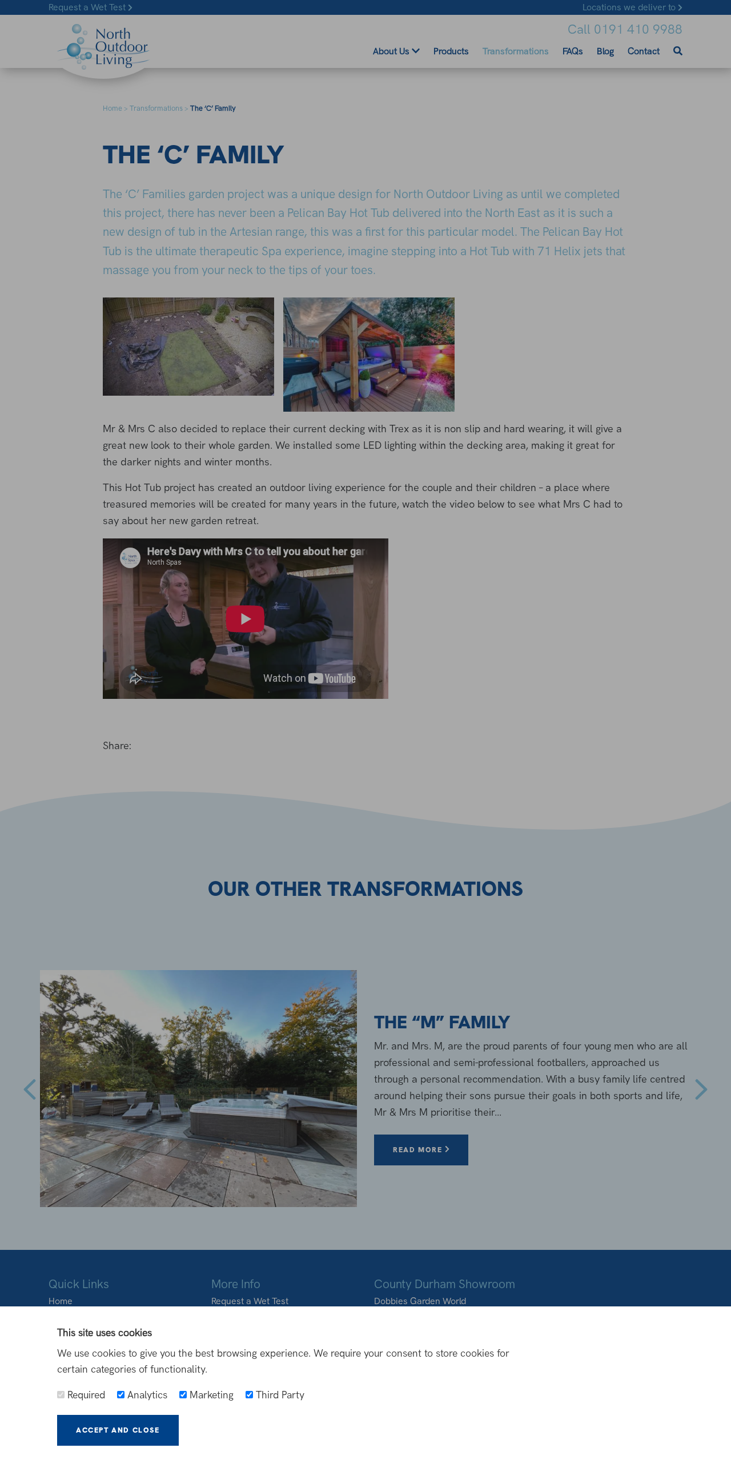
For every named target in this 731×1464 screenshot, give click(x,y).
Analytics (145, 1394)
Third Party (278, 1394)
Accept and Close (118, 1430)
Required (85, 1394)
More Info (224, 1430)
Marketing (210, 1394)
